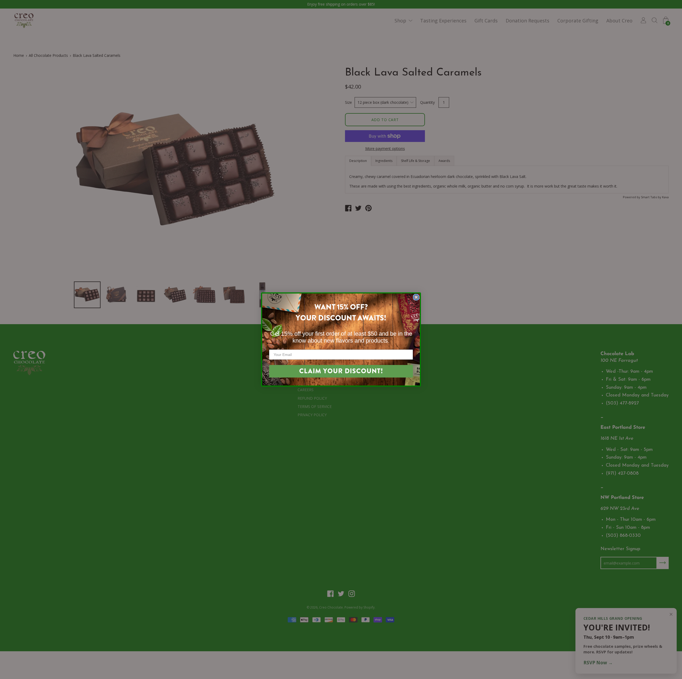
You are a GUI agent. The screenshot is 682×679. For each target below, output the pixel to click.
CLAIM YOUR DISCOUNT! (341, 371)
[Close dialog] (416, 297)
